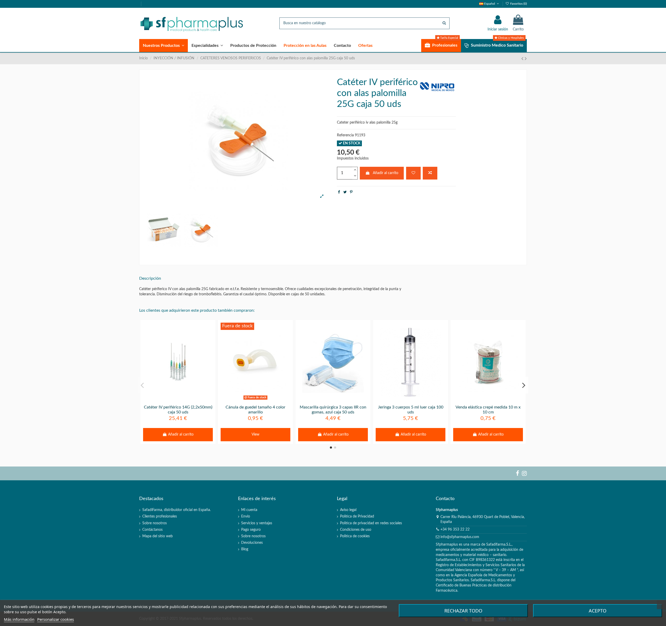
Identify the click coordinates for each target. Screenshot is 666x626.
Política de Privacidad (357, 516)
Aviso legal (348, 510)
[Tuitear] (345, 192)
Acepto (597, 611)
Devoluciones (252, 543)
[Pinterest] (351, 192)
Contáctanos (152, 530)
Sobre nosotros (154, 523)
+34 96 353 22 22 (455, 529)
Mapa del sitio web (157, 536)
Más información (19, 619)
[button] (163, 45)
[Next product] (526, 58)
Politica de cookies (355, 536)
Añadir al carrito (385, 173)
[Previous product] (523, 58)
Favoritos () (518, 3)
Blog (244, 549)
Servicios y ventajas (256, 523)
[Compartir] (339, 192)
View (255, 434)
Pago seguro (251, 530)
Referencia (345, 135)
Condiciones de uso (355, 530)
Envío (245, 516)
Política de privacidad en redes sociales (371, 523)
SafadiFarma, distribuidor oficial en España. (176, 510)
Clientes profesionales (159, 516)
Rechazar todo (463, 611)
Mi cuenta (249, 510)
